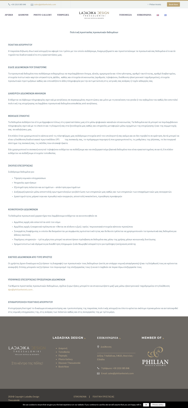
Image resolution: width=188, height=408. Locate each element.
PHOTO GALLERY (43, 15)
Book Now (173, 4)
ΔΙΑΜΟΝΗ (23, 15)
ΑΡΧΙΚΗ (9, 15)
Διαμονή (62, 348)
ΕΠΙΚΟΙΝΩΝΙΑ (144, 15)
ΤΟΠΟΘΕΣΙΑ (125, 15)
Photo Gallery (65, 359)
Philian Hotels (155, 4)
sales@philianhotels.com (45, 4)
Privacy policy (157, 405)
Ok (146, 405)
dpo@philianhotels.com (20, 289)
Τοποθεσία (64, 351)
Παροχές (62, 355)
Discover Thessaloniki (69, 362)
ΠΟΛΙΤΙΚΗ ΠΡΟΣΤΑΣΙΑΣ (103, 397)
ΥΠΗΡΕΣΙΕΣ (63, 15)
